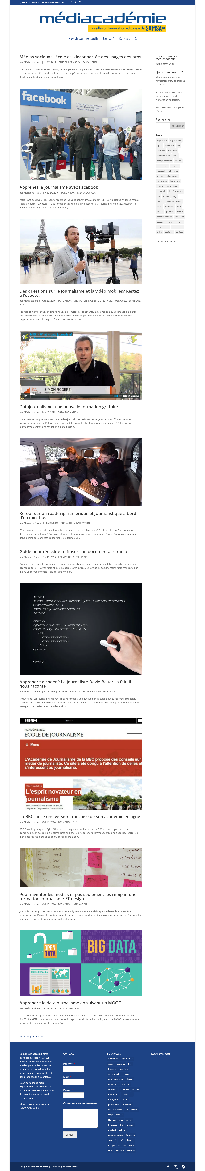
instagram (175, 181)
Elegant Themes (39, 1166)
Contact (124, 38)
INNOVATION (80, 300)
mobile (166, 196)
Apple (159, 145)
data (175, 155)
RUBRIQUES (120, 300)
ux (168, 226)
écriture (179, 232)
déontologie (162, 165)
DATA (61, 412)
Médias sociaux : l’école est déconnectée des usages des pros (80, 57)
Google (160, 175)
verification (177, 226)
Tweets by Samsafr (166, 241)
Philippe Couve (32, 557)
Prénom (69, 1063)
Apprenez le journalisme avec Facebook (59, 187)
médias (160, 201)
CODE (61, 691)
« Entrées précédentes (32, 1036)
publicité (170, 211)
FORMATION (75, 62)
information (172, 175)
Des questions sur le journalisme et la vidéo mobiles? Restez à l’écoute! (79, 293)
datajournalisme (164, 160)
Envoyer (70, 1134)
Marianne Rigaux (33, 192)
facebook (161, 171)
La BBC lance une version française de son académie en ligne (80, 816)
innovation (162, 181)
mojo (174, 196)
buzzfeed (172, 150)
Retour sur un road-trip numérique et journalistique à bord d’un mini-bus (78, 515)
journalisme (172, 186)
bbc (178, 145)
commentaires (163, 155)
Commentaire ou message (80, 1105)
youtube (169, 232)
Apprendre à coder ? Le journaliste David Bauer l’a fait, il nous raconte (75, 684)
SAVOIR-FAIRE (90, 62)
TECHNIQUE (133, 300)
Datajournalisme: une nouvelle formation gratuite (69, 406)
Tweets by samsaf (160, 1053)
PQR (179, 206)
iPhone (160, 186)
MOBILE (92, 300)
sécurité (160, 221)
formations (34, 1090)
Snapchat (179, 216)
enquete (175, 165)
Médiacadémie (32, 62)
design (178, 160)
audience (169, 145)
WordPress (72, 1166)
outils (159, 206)
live (158, 196)
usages (160, 226)
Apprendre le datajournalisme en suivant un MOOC (70, 1003)
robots (180, 211)
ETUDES (63, 62)
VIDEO (23, 304)
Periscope (169, 206)
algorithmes (175, 140)
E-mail (68, 1090)
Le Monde (161, 191)
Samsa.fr (109, 38)
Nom (67, 1077)
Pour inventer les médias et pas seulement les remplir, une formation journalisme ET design (78, 896)
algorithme (162, 140)
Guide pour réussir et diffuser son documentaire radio (73, 551)
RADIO (109, 300)
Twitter (179, 221)
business (161, 150)
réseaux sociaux (164, 216)
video (159, 232)
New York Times (174, 201)
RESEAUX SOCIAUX (85, 192)
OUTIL (101, 300)
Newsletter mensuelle (83, 38)
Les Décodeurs (176, 191)
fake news (173, 171)
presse (160, 211)
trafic (170, 221)
